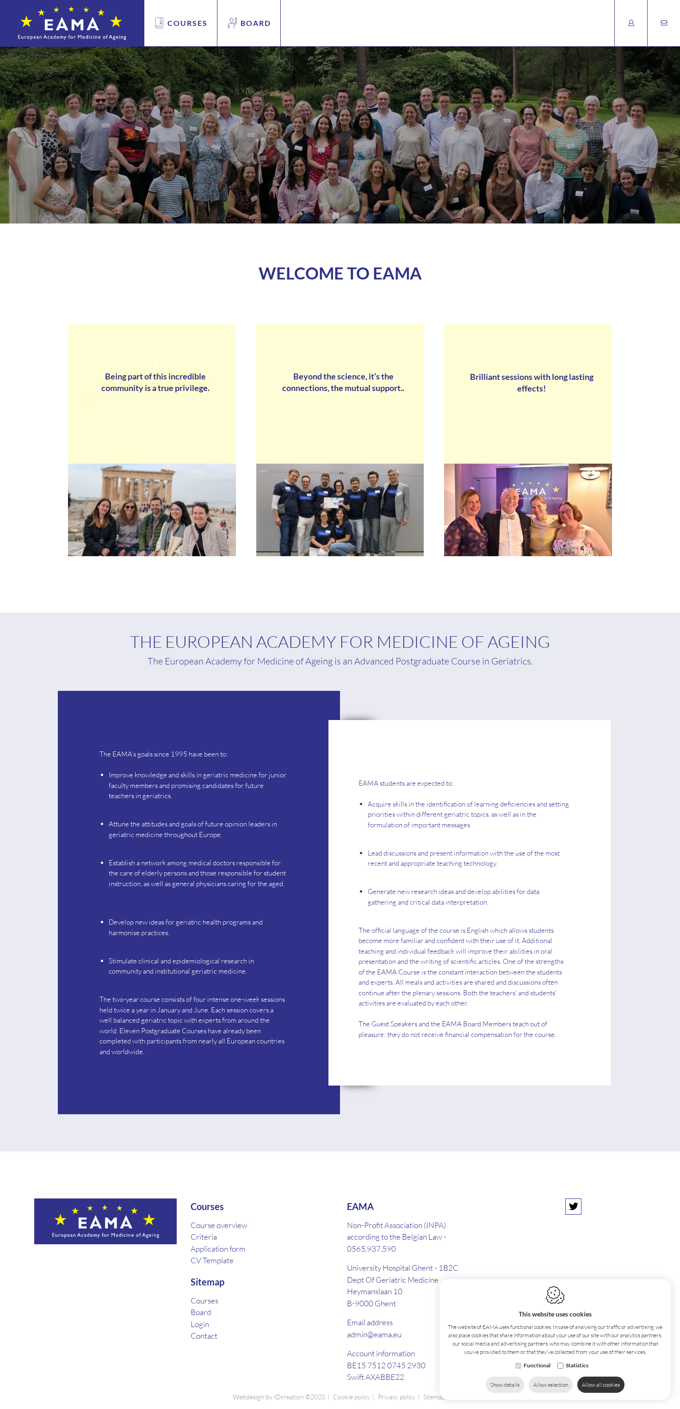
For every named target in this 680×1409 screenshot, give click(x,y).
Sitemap (207, 1281)
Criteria (204, 1236)
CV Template (212, 1260)
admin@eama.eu (374, 1334)
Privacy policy (396, 1397)
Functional (537, 1365)
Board (256, 23)
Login (200, 1324)
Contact (204, 1336)
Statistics (577, 1365)
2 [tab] (344, 215)
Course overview (219, 1225)
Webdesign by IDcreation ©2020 (279, 1397)
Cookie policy (351, 1397)
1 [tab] (336, 215)
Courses (187, 23)
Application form (218, 1249)
